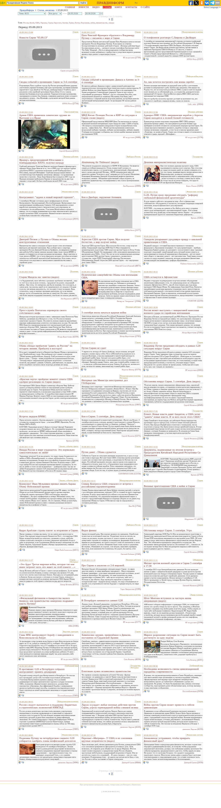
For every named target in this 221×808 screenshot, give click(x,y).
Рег (136, 3)
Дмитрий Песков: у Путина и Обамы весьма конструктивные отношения (43, 240)
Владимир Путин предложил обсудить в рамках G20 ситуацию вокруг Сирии (172, 347)
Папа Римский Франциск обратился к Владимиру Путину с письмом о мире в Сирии (108, 36)
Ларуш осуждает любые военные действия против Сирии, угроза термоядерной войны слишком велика (110, 706)
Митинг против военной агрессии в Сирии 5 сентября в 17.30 (173, 564)
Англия (65, 23)
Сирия (50, 23)
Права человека (197, 595)
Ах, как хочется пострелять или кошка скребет (169, 82)
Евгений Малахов (190, 585)
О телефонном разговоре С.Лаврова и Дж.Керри (170, 37)
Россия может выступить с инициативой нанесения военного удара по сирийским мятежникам (171, 311)
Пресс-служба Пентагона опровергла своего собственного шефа (42, 311)
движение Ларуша (127, 727)
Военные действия (195, 112)
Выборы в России (133, 157)
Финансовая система (70, 192)
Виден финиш (89, 530)
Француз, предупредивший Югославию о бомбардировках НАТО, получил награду (41, 161)
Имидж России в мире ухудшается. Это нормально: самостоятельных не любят (47, 451)
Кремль (194, 218)
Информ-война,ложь (195, 76)
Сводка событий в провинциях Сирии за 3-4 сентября (48, 82)
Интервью (124, 378)
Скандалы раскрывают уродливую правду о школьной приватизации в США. (173, 240)
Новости (84, 7)
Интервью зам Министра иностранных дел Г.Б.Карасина (104, 381)
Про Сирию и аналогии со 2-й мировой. (103, 565)
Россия (26, 23)
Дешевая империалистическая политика (165, 162)
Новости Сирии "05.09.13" (33, 37)
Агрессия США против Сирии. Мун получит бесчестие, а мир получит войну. (106, 240)
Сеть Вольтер (129, 659)
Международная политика (192, 32)
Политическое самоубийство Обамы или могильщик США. (110, 276)
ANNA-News (192, 59)
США (37, 23)
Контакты (131, 7)
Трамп (71, 23)
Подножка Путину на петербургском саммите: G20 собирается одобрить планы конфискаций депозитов (47, 739)
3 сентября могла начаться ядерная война (104, 312)
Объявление (198, 560)
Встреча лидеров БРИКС (32, 416)
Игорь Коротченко (65, 337)
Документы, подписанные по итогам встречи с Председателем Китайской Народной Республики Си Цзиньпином (172, 453)
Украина (43, 23)
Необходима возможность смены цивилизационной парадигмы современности (171, 670)
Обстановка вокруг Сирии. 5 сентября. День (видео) (172, 381)
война (93, 23)
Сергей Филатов (65, 151)
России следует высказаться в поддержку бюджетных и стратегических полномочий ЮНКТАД (48, 706)
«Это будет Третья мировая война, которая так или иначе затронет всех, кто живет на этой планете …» (47, 565)
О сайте (145, 7)
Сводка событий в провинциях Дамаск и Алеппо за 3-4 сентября (111, 81)
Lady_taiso (192, 104)
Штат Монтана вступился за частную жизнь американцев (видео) (167, 599)
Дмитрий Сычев (128, 762)
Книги (118, 7)
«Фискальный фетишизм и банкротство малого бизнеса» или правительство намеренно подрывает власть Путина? (46, 601)
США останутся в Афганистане (161, 277)
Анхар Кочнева (66, 584)
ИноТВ (131, 506)
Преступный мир (71, 112)
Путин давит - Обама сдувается (99, 452)
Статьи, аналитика (46, 10)
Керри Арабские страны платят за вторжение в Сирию (48, 530)
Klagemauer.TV (191, 519)
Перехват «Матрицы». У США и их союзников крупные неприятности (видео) (107, 739)
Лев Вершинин (128, 186)
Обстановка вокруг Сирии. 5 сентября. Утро (168, 530)
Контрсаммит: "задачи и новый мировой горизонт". (47, 197)
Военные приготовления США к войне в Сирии (169, 486)
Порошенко (85, 23)
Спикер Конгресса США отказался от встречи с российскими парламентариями (107, 485)
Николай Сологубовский (124, 266)
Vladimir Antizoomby (188, 264)
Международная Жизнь (125, 405)
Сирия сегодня (66, 71)
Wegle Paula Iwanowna (63, 550)
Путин (77, 23)
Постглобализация (65, 219)
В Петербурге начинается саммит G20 (102, 600)
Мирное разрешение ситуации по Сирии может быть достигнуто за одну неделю (172, 636)
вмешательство (102, 23)
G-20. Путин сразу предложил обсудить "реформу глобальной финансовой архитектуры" (171, 196)
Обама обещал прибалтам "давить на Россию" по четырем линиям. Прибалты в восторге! (45, 347)
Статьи (107, 7)
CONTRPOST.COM (125, 474)
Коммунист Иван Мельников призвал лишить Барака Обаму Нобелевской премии (47, 485)
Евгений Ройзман (127, 554)
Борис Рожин (191, 186)
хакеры (111, 23)
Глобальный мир (71, 666)
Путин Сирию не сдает (94, 348)
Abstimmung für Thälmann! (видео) (100, 162)
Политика (74, 271)
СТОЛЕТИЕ (192, 301)
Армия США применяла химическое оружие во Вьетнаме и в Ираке (44, 116)
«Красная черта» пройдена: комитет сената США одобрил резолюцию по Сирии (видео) (46, 380)
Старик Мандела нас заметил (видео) (39, 277)
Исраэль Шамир (128, 370)
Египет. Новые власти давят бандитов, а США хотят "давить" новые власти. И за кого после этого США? (172, 415)
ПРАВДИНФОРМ (110, 3)
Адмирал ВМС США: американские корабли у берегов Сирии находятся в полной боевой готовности (173, 116)
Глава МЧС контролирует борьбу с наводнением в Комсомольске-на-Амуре (46, 636)
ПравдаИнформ (27, 10)
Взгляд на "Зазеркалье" (125, 301)
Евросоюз (57, 23)
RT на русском (128, 58)
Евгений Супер (66, 474)
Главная (70, 7)
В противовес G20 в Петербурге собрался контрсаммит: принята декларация (41, 670)
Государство (198, 157)
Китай (32, 23)
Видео (95, 7)
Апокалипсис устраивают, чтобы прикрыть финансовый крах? (167, 739)
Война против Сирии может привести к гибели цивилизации (169, 706)
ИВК (70, 626)
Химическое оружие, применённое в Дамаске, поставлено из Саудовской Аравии (106, 636)
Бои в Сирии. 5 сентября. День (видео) (102, 416)
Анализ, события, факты (69, 446)
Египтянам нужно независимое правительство (106, 671)
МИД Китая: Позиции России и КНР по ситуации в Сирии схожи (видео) (109, 116)
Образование (198, 236)
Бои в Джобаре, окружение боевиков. (102, 197)
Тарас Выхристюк (127, 589)
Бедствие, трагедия (70, 632)
